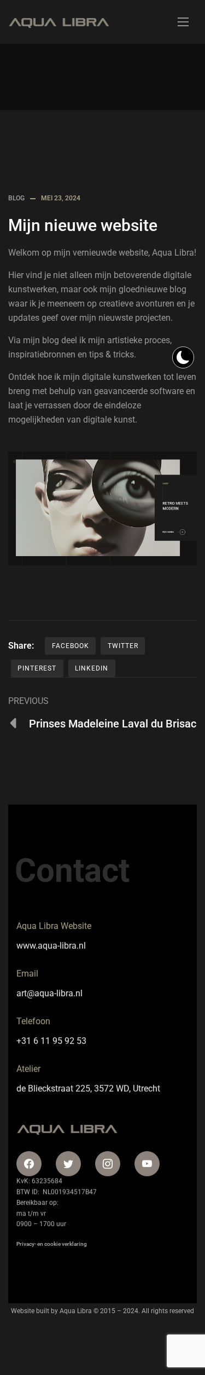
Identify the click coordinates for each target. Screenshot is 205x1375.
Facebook (70, 646)
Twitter (123, 646)
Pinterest (36, 668)
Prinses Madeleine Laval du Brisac (112, 723)
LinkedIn (91, 668)
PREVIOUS (28, 701)
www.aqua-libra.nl (51, 945)
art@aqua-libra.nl (49, 993)
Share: (21, 645)
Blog (16, 198)
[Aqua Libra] (58, 22)
